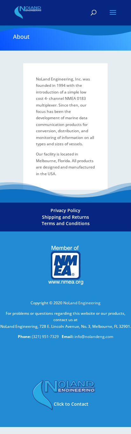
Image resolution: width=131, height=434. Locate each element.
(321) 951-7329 (46, 336)
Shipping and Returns (65, 217)
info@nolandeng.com (93, 336)
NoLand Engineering (81, 303)
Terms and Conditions (66, 223)
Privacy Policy (65, 210)
